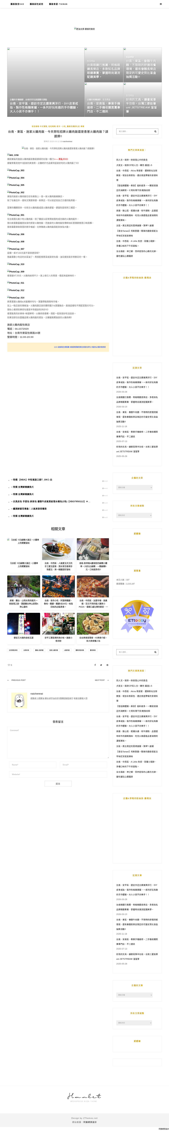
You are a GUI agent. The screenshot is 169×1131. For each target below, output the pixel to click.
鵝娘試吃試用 (36, 4)
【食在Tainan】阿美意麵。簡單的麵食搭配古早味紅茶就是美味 (137, 233)
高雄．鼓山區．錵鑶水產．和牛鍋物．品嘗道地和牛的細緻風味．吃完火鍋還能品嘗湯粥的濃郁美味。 (137, 215)
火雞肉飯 (67, 650)
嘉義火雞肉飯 (39, 650)
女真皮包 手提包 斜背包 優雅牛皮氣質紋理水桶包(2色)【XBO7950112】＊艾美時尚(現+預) (59, 501)
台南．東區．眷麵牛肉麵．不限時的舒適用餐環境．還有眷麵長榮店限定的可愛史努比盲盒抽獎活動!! (137, 417)
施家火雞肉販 (54, 650)
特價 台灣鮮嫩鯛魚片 (23, 487)
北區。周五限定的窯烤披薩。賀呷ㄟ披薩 (135, 225)
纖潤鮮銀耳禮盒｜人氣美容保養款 (30, 509)
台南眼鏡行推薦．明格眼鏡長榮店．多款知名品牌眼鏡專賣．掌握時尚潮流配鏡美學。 (137, 399)
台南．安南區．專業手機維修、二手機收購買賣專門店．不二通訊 (137, 434)
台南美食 (26, 650)
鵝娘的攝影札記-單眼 (75, 126)
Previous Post (18, 680)
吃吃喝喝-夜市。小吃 (57, 126)
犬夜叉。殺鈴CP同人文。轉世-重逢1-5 (134, 165)
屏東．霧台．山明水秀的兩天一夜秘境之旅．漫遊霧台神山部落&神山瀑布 (23, 603)
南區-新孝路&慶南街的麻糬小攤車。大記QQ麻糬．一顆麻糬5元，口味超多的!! (93, 566)
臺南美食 (93, 650)
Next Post (100, 680)
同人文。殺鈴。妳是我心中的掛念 (131, 160)
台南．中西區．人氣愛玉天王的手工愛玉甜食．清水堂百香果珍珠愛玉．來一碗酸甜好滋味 (58, 566)
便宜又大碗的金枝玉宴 (24, 638)
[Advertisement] (58, 383)
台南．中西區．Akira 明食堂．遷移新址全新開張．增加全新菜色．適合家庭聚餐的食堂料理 (137, 175)
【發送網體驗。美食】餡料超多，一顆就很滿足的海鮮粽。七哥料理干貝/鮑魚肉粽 (137, 187)
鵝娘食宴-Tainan (58, 4)
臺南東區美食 (80, 650)
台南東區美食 (13, 650)
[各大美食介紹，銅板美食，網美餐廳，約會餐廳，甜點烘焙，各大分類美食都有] (93, 623)
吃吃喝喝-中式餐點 (39, 126)
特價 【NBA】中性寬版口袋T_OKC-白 (32, 480)
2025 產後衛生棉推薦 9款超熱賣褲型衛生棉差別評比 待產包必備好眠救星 (80, 347)
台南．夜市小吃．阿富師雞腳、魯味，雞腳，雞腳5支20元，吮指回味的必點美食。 (58, 603)
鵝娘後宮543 (17, 4)
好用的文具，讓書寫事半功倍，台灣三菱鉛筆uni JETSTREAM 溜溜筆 (137, 449)
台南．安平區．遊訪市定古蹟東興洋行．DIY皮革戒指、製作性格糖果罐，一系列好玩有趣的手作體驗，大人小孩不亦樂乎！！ (137, 200)
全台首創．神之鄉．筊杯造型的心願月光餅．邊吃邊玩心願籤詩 (137, 253)
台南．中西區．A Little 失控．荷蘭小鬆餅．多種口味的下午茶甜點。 (136, 243)
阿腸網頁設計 (90, 1122)
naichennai (67, 141)
